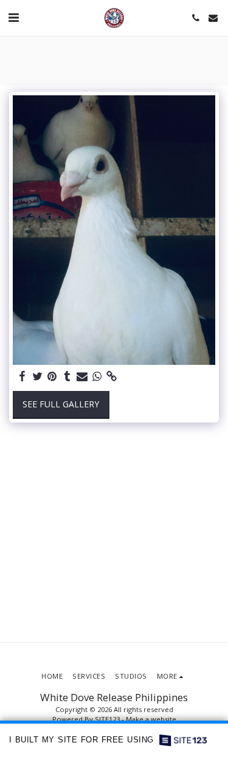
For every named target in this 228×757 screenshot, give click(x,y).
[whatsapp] (97, 376)
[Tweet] (37, 376)
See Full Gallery (60, 404)
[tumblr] (67, 376)
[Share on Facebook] (22, 376)
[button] (13, 17)
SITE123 (107, 719)
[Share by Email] (82, 376)
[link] (111, 376)
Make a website (151, 719)
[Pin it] (52, 376)
